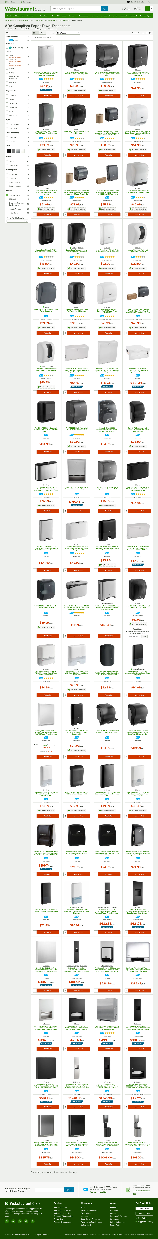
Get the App (27, 2)
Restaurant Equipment (15, 16)
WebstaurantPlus (60, 1207)
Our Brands (114, 1210)
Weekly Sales (86, 1213)
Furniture (94, 16)
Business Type (145, 16)
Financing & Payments (118, 1216)
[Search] (26, 221)
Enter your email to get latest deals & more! (17, 1189)
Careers (113, 1213)
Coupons (84, 1216)
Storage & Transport (109, 16)
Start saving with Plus (98, 1192)
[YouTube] (13, 1221)
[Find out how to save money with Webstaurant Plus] (41, 79)
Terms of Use (95, 1235)
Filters (8, 33)
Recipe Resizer (60, 1219)
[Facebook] (20, 1221)
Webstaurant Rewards (62, 1210)
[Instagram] (7, 1221)
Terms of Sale (70, 1235)
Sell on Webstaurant (117, 1222)
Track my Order (144, 1214)
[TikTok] (26, 1221)
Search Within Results (15, 218)
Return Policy (115, 1225)
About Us (113, 1207)
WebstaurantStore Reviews (91, 1222)
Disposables (83, 16)
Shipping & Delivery (145, 1222)
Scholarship (114, 1219)
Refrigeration (32, 16)
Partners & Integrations (62, 1222)
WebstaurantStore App (62, 1213)
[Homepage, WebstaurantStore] (25, 9)
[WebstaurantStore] (25, 1203)
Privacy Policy (82, 1235)
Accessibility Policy (109, 1235)
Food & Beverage (59, 16)
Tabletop (72, 16)
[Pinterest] (33, 1221)
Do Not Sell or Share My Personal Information (135, 1235)
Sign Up (69, 1190)
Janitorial (123, 16)
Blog (83, 1207)
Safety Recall (86, 1225)
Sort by (51, 33)
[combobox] (75, 8)
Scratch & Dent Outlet (89, 1210)
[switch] (149, 33)
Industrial (133, 16)
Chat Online (142, 1218)
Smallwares (44, 16)
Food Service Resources (90, 1219)
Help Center (11, 2)
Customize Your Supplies (63, 1216)
